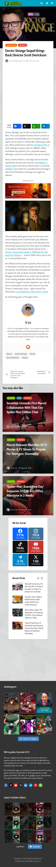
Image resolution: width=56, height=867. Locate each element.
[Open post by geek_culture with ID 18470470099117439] (11, 703)
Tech (19, 398)
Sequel (24, 357)
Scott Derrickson (13, 357)
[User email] (28, 347)
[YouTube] (16, 785)
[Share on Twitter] (27, 126)
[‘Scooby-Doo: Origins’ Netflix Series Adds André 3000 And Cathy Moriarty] (17, 599)
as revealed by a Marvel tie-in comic (32, 291)
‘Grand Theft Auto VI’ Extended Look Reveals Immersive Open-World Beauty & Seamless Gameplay (34, 628)
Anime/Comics (11, 45)
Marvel (32, 354)
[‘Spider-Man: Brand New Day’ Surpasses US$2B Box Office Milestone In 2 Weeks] (28, 495)
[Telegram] (31, 785)
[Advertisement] (28, 93)
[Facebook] (6, 785)
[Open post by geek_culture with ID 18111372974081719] (44, 724)
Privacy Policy (19, 861)
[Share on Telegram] (45, 126)
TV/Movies (22, 45)
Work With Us (30, 861)
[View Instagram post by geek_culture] (17, 711)
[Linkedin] (26, 785)
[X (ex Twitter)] (21, 785)
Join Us (38, 861)
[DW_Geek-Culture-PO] (28, 190)
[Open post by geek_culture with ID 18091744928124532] (11, 724)
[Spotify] (40, 785)
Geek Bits (11, 398)
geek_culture (11, 695)
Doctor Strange (21, 354)
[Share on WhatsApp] (36, 126)
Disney (9, 354)
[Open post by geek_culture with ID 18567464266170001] (28, 724)
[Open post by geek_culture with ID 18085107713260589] (28, 703)
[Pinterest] (36, 785)
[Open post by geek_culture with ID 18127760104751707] (44, 703)
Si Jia (11, 61)
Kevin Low (14, 468)
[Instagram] (11, 785)
